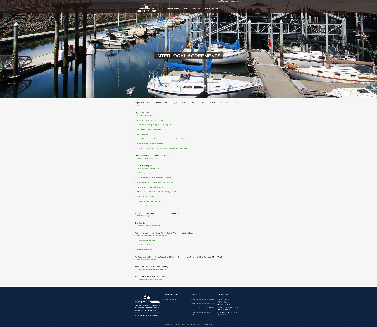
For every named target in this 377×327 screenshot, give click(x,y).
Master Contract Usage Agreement (149, 168)
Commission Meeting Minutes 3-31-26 (202, 303)
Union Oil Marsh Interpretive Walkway (150, 143)
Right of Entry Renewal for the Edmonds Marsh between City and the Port (162, 148)
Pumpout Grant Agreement (146, 196)
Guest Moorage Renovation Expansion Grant (152, 235)
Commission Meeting (169, 299)
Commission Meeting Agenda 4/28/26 (202, 299)
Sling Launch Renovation (145, 206)
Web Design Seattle (207, 324)
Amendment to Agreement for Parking (150, 120)
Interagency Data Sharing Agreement (149, 201)
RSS (200, 324)
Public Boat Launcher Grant (146, 240)
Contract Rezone (143, 134)
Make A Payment (230, 1)
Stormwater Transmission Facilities (149, 129)
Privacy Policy (194, 324)
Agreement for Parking (144, 115)
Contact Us (239, 1)
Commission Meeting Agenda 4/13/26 (202, 308)
